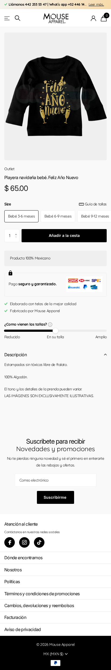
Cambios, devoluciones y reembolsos (39, 605)
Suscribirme (55, 497)
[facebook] (9, 542)
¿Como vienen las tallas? (26, 324)
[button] (17, 231)
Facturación (15, 617)
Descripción (15, 354)
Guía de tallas (96, 204)
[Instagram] (24, 542)
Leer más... (96, 4)
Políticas (12, 581)
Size (55, 204)
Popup (50, 324)
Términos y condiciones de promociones (41, 593)
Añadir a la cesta (64, 235)
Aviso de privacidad (22, 629)
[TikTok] (39, 542)
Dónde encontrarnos (23, 557)
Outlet (9, 168)
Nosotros (13, 569)
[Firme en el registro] (93, 18)
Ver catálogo (7, 18)
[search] (17, 18)
